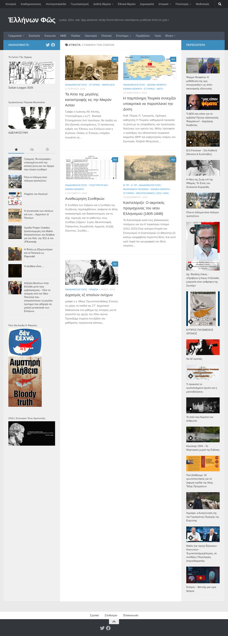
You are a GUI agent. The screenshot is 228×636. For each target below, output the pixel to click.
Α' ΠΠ (134, 185)
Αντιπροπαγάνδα (56, 4)
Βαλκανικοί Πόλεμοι (136, 189)
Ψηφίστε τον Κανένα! (36, 194)
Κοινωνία (50, 35)
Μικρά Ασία (108, 84)
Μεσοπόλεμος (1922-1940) (152, 193)
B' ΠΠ (126, 185)
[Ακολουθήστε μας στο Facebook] (53, 45)
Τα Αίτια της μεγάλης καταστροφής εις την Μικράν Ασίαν (88, 99)
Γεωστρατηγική (80, 4)
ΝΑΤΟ (160, 88)
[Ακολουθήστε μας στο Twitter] (48, 45)
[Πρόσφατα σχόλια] (31, 149)
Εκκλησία (34, 35)
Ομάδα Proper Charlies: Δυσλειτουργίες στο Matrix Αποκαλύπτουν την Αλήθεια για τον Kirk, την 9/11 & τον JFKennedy (39, 234)
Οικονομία (91, 35)
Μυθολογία (202, 4)
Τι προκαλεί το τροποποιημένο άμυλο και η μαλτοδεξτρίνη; (201, 388)
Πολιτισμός (182, 4)
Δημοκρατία (147, 4)
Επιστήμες (122, 35)
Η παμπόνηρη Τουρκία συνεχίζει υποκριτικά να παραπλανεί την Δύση (149, 103)
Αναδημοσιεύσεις (31, 4)
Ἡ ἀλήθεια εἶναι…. (34, 266)
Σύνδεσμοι (111, 615)
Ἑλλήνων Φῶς (32, 20)
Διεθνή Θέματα (102, 4)
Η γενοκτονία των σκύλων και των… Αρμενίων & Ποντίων (38, 214)
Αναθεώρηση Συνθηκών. (85, 199)
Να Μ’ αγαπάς (194, 358)
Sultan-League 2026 (20, 87)
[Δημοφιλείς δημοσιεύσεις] (16, 149)
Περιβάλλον (143, 35)
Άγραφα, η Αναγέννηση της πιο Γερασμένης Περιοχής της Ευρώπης (202, 517)
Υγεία (157, 35)
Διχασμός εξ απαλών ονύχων (89, 295)
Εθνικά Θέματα (126, 4)
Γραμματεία (15, 35)
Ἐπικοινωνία (130, 615)
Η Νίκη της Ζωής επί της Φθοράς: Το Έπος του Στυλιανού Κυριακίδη (199, 183)
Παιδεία (75, 35)
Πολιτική (106, 35)
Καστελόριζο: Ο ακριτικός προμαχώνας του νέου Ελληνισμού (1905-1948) (144, 208)
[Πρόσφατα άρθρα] (47, 149)
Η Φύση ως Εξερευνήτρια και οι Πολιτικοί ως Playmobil (38, 253)
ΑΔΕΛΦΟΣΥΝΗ (18, 132)
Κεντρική (11, 4)
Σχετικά (94, 615)
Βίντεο (169, 35)
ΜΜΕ (63, 35)
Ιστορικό (163, 4)
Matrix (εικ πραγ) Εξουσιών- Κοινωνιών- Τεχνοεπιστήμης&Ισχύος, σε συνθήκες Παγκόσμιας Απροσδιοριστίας (201, 553)
